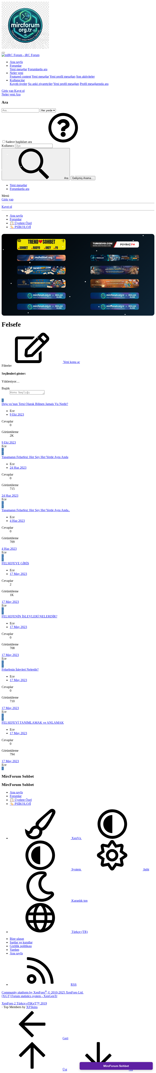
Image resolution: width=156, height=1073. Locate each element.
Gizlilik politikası (21, 946)
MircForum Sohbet (116, 1066)
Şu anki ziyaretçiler (40, 84)
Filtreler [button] (7, 365)
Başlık (6, 388)
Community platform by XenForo (42, 992)
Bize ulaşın (17, 938)
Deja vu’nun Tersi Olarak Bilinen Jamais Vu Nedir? (35, 404)
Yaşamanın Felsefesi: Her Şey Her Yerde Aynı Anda (35, 457)
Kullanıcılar (17, 80)
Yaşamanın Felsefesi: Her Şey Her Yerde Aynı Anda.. (36, 510)
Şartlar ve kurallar (21, 942)
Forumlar (16, 65)
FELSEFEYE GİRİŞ (15, 563)
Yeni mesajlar (18, 69)
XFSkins (32, 1007)
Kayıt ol (7, 206)
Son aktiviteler (85, 76)
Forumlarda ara (37, 69)
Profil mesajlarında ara (94, 84)
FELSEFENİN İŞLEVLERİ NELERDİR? (29, 616)
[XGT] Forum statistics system (29, 996)
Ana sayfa (16, 62)
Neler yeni (16, 73)
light (146, 869)
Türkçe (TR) (79, 932)
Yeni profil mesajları (62, 76)
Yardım (14, 949)
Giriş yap (7, 199)
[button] (63, 142)
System (76, 869)
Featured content (20, 76)
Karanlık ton (79, 900)
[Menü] (3, 52)
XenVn (76, 838)
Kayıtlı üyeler (18, 84)
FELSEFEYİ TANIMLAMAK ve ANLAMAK (33, 722)
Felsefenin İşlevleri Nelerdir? (20, 669)
